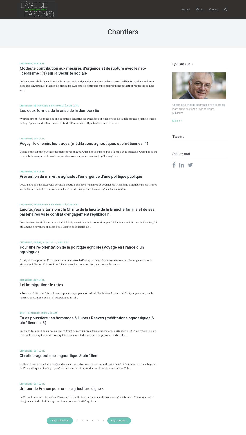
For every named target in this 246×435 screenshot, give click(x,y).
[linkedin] (181, 166)
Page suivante (118, 420)
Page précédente (60, 420)
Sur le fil (39, 63)
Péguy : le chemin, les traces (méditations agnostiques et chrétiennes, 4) (84, 143)
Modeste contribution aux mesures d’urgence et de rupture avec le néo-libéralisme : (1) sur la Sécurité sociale (83, 70)
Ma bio (199, 9)
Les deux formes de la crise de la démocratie (59, 110)
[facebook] (174, 166)
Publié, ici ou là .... (44, 242)
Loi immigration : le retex (41, 285)
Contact (213, 9)
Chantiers (26, 63)
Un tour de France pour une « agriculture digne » (62, 388)
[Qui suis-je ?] (199, 85)
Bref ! (23, 313)
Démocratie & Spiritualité (49, 105)
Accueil (185, 9)
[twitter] (190, 166)
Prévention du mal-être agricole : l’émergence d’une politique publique (81, 176)
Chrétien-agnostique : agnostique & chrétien (58, 355)
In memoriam (49, 313)
